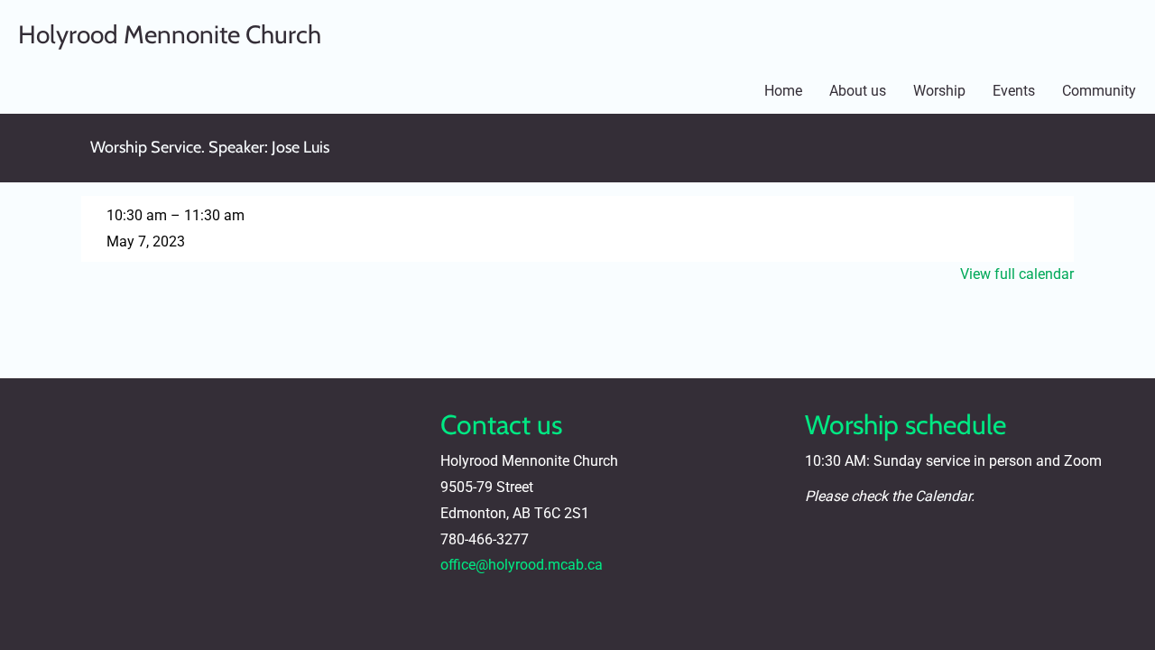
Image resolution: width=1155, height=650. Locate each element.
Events (1014, 90)
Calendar (943, 496)
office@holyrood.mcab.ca (521, 564)
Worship (939, 90)
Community (1099, 90)
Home (783, 90)
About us (857, 90)
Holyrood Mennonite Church (169, 34)
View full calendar (1017, 274)
